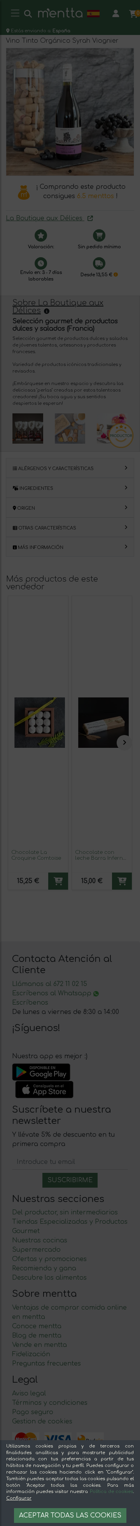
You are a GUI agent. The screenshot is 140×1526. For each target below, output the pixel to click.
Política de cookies (111, 1491)
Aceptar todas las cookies (70, 1515)
